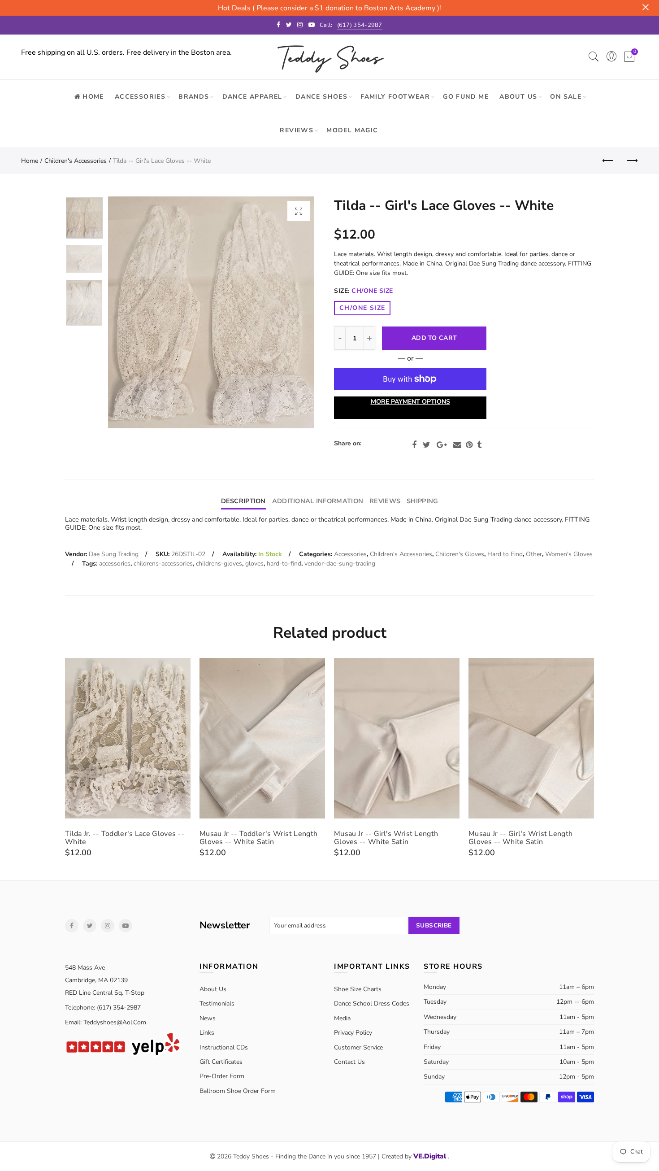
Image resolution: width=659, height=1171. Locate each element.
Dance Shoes (321, 96)
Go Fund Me (466, 96)
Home (29, 161)
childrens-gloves (219, 563)
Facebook (414, 445)
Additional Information (317, 500)
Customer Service (358, 1047)
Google (442, 445)
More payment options (410, 401)
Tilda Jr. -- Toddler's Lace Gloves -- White (124, 838)
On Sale (565, 96)
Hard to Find (505, 554)
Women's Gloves (569, 554)
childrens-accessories (163, 563)
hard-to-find (284, 563)
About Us (518, 96)
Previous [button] (132, 312)
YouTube (125, 925)
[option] (211, 312)
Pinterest (469, 445)
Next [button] (290, 312)
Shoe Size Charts (358, 989)
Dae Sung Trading (114, 554)
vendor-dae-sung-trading (339, 563)
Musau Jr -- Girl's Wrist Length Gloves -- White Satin (386, 838)
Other (534, 554)
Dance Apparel (252, 96)
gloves (254, 563)
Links (206, 1032)
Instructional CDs (223, 1047)
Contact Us (349, 1062)
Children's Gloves (459, 554)
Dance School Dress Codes (371, 1003)
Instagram (107, 925)
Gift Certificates (221, 1062)
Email (457, 445)
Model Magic (352, 130)
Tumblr (479, 445)
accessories (114, 563)
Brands (193, 96)
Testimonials (216, 1003)
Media (342, 1018)
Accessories (140, 96)
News (207, 1018)
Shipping (422, 500)
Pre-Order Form (221, 1076)
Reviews (296, 130)
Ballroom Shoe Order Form (237, 1091)
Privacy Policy (353, 1032)
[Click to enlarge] (298, 211)
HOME (93, 96)
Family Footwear (395, 96)
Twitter (426, 445)
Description (243, 500)
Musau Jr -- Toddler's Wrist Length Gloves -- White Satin (258, 838)
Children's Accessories (75, 161)
